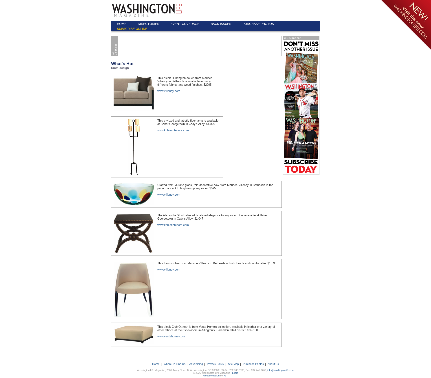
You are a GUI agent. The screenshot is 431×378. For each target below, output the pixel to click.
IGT (226, 375)
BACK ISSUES (221, 24)
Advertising (196, 364)
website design (211, 375)
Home (156, 364)
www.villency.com (168, 91)
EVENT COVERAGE (185, 24)
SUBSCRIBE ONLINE (132, 29)
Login (235, 372)
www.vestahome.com (171, 336)
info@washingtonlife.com (280, 370)
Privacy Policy (215, 364)
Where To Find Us (174, 364)
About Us (273, 364)
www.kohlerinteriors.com (173, 130)
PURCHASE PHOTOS (258, 24)
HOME (121, 24)
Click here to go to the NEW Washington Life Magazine (405, 25)
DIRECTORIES (148, 24)
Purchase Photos (253, 364)
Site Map (233, 364)
